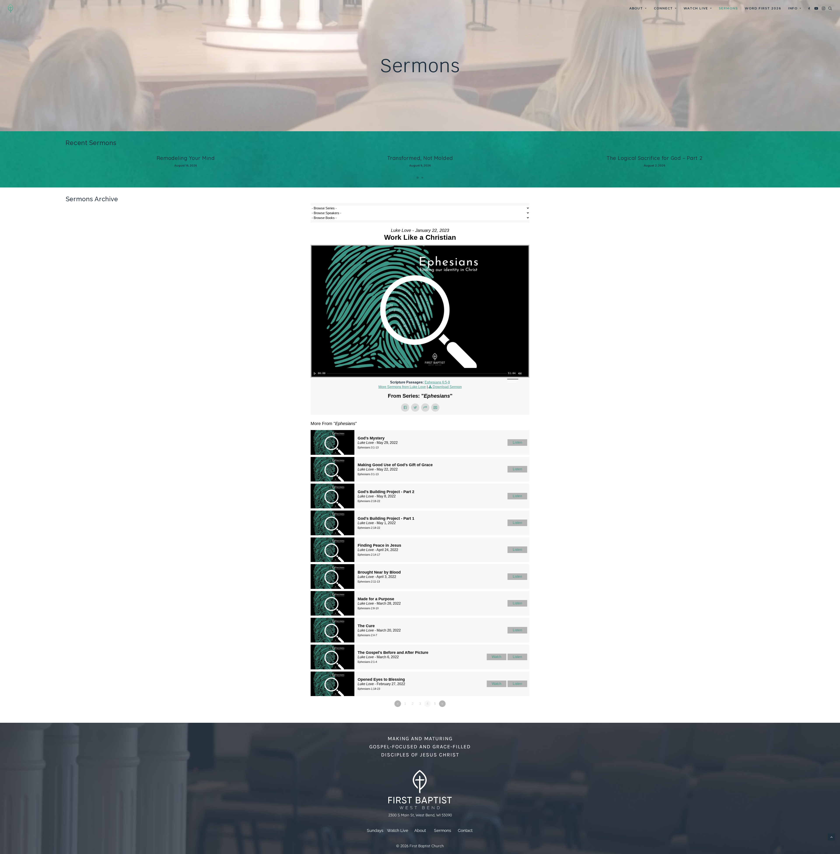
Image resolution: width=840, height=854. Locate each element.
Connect (663, 8)
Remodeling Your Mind (186, 158)
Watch (496, 657)
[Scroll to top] (831, 837)
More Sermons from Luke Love (402, 387)
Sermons (728, 8)
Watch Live (696, 8)
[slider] (417, 373)
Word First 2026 (763, 8)
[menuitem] (638, 8)
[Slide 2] (422, 178)
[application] (420, 372)
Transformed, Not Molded (420, 158)
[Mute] (519, 373)
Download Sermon (447, 387)
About (636, 8)
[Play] (314, 373)
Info (793, 8)
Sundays (375, 830)
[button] (810, 8)
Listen (517, 442)
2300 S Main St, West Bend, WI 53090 (420, 815)
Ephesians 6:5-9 (437, 382)
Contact (465, 830)
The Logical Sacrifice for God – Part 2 (654, 158)
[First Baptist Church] (10, 8)
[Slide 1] (417, 178)
